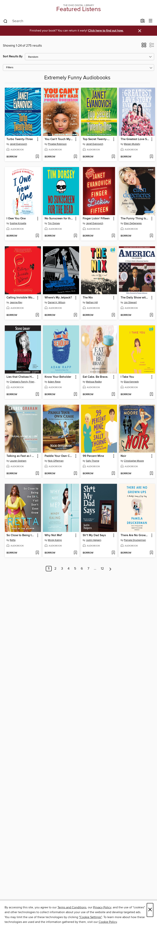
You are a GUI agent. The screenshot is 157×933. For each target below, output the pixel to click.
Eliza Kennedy (131, 381)
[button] (143, 46)
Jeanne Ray (16, 302)
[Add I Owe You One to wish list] (37, 235)
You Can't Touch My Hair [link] (59, 139)
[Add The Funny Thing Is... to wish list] (151, 235)
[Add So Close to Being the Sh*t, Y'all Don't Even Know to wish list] (37, 552)
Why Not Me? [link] (53, 535)
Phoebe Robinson (57, 144)
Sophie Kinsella (18, 223)
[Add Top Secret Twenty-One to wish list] (113, 156)
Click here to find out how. (105, 31)
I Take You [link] (127, 377)
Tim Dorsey (54, 223)
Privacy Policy (102, 907)
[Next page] (110, 568)
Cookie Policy (108, 922)
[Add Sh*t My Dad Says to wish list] (113, 552)
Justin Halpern (93, 540)
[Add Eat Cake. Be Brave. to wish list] (113, 394)
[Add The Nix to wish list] (113, 315)
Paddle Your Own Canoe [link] (59, 456)
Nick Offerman (56, 460)
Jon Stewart (130, 302)
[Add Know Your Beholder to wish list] (75, 394)
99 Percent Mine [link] (93, 456)
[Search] (5, 21)
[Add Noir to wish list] (151, 473)
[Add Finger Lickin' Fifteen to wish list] (113, 235)
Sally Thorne (92, 460)
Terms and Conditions (71, 907)
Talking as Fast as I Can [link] (21, 456)
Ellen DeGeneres (133, 223)
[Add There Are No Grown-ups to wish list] (151, 552)
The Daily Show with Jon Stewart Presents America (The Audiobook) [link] (135, 297)
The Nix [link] (88, 297)
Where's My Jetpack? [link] (58, 297)
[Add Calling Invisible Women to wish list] (37, 315)
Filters (9, 67)
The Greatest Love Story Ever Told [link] (135, 139)
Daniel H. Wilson (56, 302)
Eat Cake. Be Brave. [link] (95, 377)
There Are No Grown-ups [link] (135, 535)
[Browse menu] (150, 21)
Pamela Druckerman (135, 540)
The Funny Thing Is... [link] (134, 218)
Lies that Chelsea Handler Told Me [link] (21, 377)
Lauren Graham (18, 460)
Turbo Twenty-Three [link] (20, 139)
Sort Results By (13, 56)
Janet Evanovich (18, 144)
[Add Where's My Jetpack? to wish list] (75, 315)
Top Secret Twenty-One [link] (97, 139)
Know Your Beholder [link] (58, 377)
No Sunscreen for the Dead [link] (59, 218)
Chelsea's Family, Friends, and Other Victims (23, 381)
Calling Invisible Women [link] (21, 297)
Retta (13, 540)
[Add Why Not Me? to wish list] (75, 552)
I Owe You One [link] (16, 218)
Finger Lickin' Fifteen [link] (96, 218)
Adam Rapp (54, 381)
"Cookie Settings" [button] (90, 917)
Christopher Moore (134, 460)
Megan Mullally (132, 144)
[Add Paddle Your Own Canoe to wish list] (75, 473)
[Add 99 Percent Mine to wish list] (113, 473)
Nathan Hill (92, 302)
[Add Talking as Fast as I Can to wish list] (37, 473)
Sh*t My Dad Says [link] (94, 535)
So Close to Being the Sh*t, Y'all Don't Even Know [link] (21, 535)
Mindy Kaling (55, 540)
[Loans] (142, 21)
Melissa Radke (94, 381)
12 (102, 569)
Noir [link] (123, 456)
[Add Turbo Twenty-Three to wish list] (37, 156)
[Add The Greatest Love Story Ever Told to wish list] (151, 156)
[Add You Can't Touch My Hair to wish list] (75, 156)
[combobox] (70, 21)
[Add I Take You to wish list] (151, 394)
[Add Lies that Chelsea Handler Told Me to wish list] (37, 394)
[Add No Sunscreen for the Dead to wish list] (75, 235)
